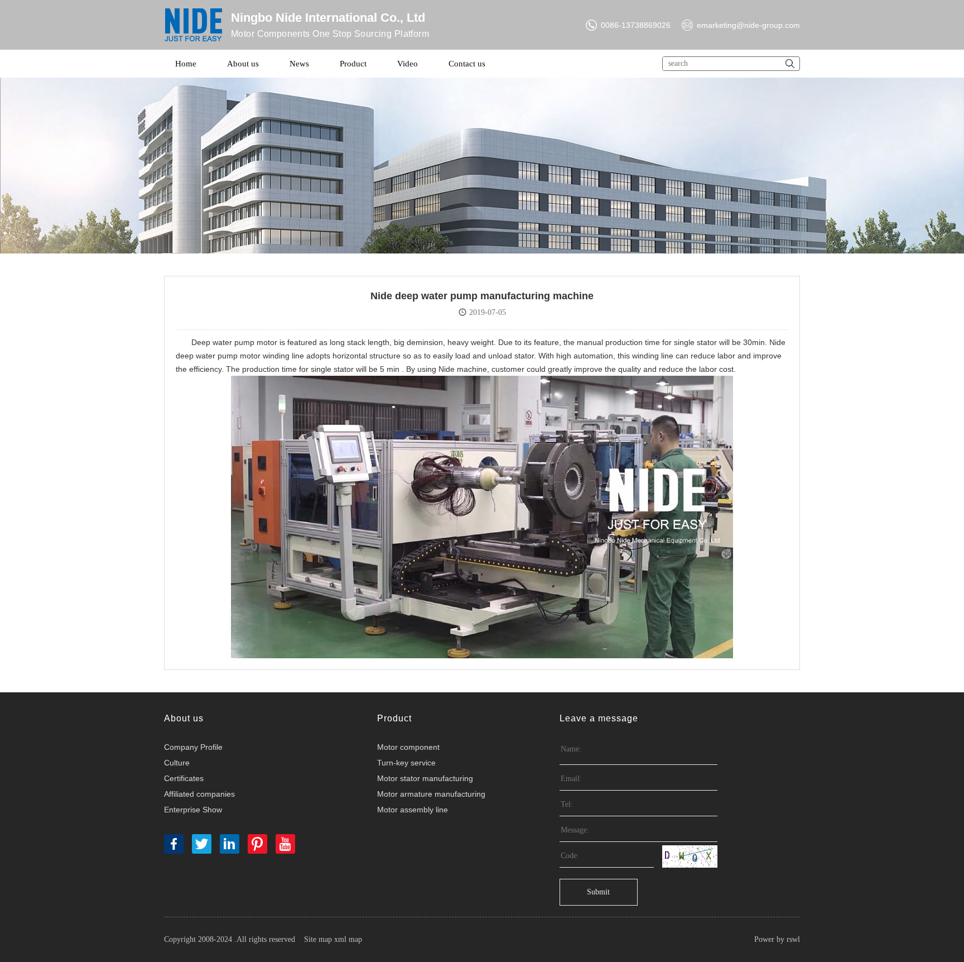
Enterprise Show (193, 809)
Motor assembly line (412, 809)
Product (353, 63)
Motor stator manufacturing (425, 778)
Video (407, 63)
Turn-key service (406, 762)
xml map (348, 939)
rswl (793, 939)
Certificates (184, 778)
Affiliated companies (199, 793)
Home (185, 63)
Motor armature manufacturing (431, 793)
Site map (318, 939)
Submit (598, 892)
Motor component (408, 747)
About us (243, 63)
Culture (177, 762)
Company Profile (193, 747)
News (299, 63)
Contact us (467, 63)
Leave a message (599, 718)
